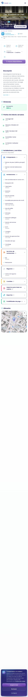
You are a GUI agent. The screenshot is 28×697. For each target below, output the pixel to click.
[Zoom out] (24, 315)
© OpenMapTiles (13, 329)
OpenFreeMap (7, 329)
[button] (14, 319)
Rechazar (14, 689)
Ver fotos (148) (21, 26)
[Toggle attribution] (3, 330)
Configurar (14, 693)
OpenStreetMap (7, 330)
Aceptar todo (14, 685)
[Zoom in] (24, 312)
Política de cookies (20, 681)
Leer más (5, 95)
